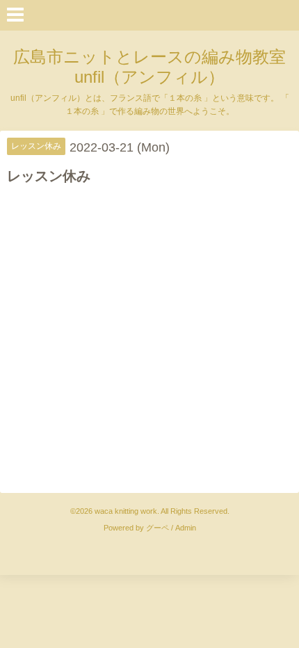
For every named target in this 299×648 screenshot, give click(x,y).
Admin (185, 528)
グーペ (157, 528)
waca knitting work (126, 511)
